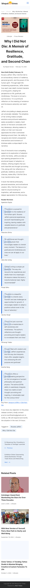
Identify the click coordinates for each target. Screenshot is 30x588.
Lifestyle (9, 36)
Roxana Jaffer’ (16, 427)
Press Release (18, 36)
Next (6, 462)
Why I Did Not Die (8, 430)
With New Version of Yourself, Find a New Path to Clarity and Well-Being (13, 531)
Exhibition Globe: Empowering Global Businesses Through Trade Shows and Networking (14, 456)
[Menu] (28, 3)
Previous (9, 448)
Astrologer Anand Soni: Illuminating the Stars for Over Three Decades (13, 497)
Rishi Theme (18, 585)
